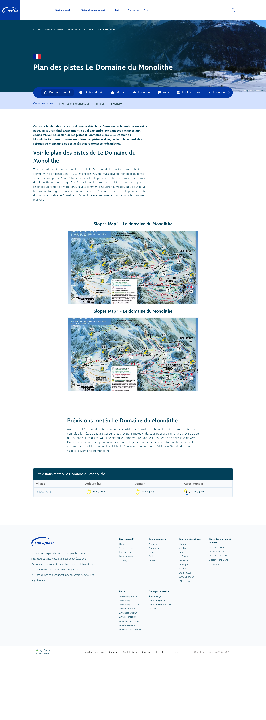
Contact (176, 651)
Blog (116, 9)
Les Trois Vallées (217, 547)
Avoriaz (182, 568)
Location (144, 92)
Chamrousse (185, 572)
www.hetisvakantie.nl (129, 625)
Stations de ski (63, 9)
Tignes (182, 552)
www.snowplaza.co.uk (129, 604)
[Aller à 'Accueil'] (10, 10)
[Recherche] (232, 10)
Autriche (153, 543)
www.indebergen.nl (128, 612)
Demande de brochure (160, 604)
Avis (146, 9)
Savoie (60, 29)
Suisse (152, 560)
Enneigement (125, 552)
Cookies (146, 651)
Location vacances (128, 556)
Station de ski (94, 92)
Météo (120, 92)
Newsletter (133, 9)
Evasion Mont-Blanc (218, 559)
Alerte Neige (155, 596)
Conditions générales (94, 651)
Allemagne (154, 548)
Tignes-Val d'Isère (217, 551)
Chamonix (184, 543)
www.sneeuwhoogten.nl (130, 629)
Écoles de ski (191, 92)
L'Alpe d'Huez (185, 580)
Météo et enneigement (93, 9)
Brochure (116, 103)
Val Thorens (184, 548)
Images (100, 103)
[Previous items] (229, 92)
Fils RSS (152, 608)
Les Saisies (184, 560)
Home (122, 543)
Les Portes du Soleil (218, 555)
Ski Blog (123, 560)
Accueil (36, 29)
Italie (151, 556)
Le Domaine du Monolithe (80, 29)
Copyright (114, 651)
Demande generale (158, 600)
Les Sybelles (215, 563)
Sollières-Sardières (46, 492)
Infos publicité (161, 651)
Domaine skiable (60, 92)
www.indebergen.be (128, 608)
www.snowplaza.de (128, 600)
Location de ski (223, 92)
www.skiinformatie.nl (129, 620)
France (48, 29)
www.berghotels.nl (128, 616)
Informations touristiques (74, 103)
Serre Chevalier (186, 576)
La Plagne (183, 564)
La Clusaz (183, 556)
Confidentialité (130, 651)
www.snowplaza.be (128, 596)
